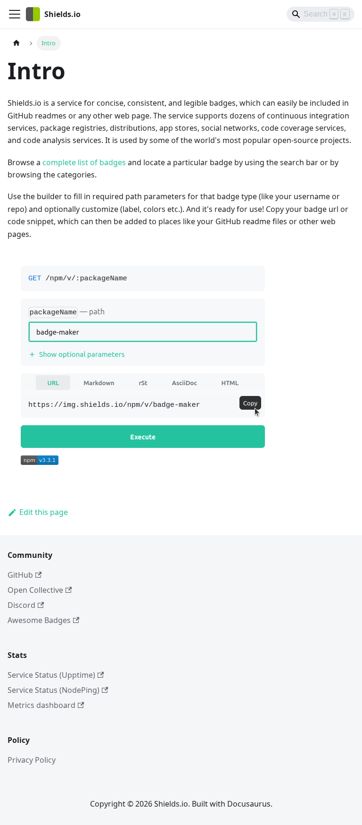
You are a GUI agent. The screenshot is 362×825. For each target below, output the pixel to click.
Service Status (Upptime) (51, 675)
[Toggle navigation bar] (15, 14)
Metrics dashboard (41, 705)
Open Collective (35, 590)
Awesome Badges (39, 620)
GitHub (20, 575)
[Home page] (16, 43)
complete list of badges (84, 162)
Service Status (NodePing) (53, 690)
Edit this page (43, 512)
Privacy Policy (32, 760)
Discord (21, 605)
